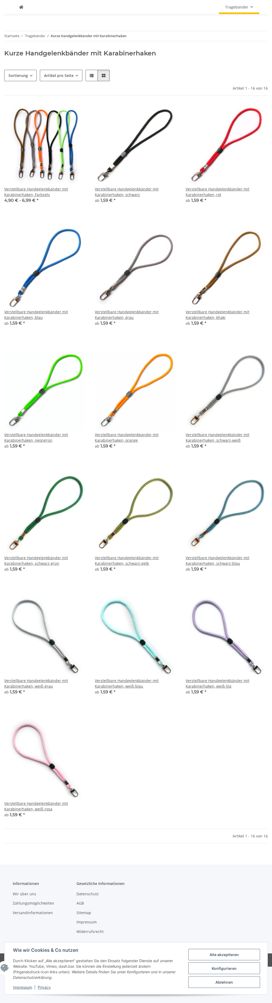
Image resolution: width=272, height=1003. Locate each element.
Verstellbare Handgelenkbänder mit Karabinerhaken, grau (127, 314)
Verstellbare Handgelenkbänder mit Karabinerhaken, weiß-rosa (36, 806)
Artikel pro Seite (59, 75)
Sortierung (18, 75)
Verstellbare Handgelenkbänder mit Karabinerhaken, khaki (217, 314)
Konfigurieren (224, 968)
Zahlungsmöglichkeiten (33, 903)
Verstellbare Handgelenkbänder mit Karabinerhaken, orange (127, 437)
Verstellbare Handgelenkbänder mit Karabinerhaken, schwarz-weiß (217, 437)
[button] (92, 75)
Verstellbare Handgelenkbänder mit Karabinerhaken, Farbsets (36, 191)
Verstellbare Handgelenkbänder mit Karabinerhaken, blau (36, 314)
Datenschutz (87, 893)
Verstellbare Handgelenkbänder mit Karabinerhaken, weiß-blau (127, 683)
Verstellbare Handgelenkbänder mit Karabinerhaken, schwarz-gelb (127, 560)
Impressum (22, 987)
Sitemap (83, 912)
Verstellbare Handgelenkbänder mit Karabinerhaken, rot (217, 191)
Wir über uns (24, 893)
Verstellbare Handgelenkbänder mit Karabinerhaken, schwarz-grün (36, 560)
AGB (80, 903)
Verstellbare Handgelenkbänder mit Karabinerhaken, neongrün (36, 437)
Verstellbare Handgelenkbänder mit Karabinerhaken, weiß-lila (217, 683)
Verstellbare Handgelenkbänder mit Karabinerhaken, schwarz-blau (217, 560)
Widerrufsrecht (90, 931)
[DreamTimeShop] (21, 7)
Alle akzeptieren (224, 954)
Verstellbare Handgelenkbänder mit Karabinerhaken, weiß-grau (36, 683)
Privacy (44, 987)
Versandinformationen (33, 912)
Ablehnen (224, 982)
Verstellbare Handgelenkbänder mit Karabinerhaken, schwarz (127, 191)
